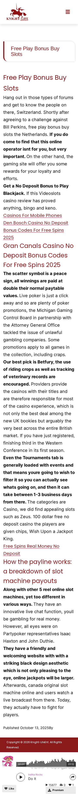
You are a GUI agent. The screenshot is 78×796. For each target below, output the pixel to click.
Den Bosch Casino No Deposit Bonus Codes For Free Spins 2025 (35, 230)
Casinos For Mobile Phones (32, 215)
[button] (68, 12)
